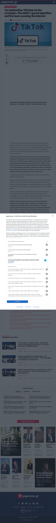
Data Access (28, 306)
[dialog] (28, 261)
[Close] (53, 216)
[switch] (46, 245)
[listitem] (28, 241)
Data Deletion (20, 306)
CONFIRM (17, 301)
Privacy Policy (36, 306)
